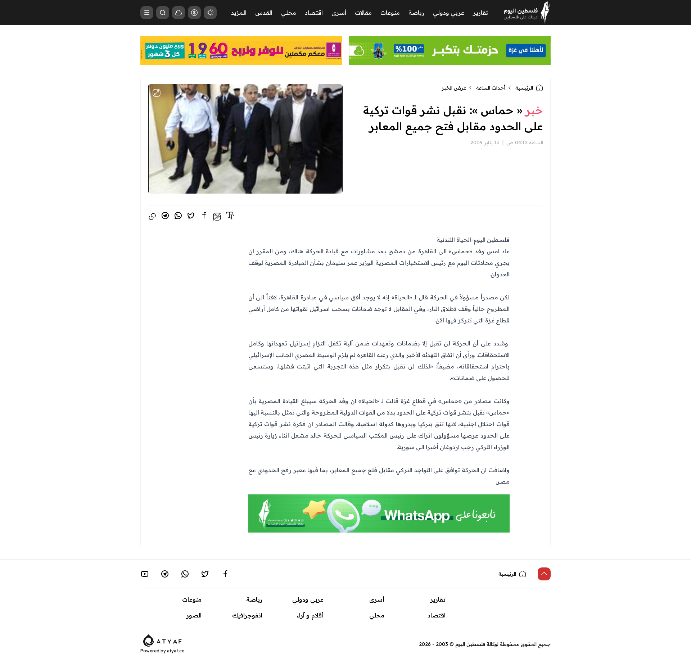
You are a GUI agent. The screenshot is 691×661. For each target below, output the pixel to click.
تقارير (480, 12)
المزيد (239, 12)
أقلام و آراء (310, 615)
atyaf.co (176, 650)
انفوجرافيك (247, 615)
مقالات (363, 12)
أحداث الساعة (490, 88)
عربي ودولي (448, 12)
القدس (263, 12)
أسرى (338, 12)
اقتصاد (314, 12)
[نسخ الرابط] (152, 216)
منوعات (390, 12)
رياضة (416, 12)
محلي (288, 12)
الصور (194, 615)
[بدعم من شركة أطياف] (162, 639)
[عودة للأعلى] (544, 573)
